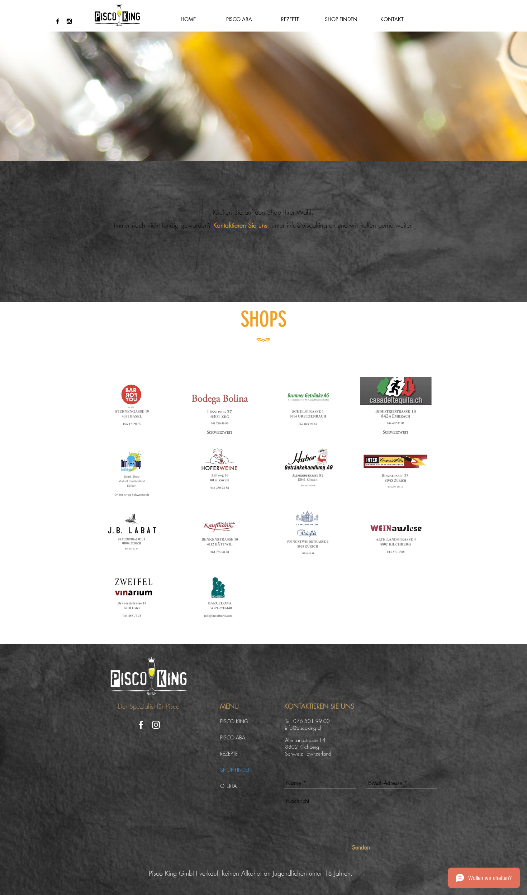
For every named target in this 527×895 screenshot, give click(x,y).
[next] (424, 506)
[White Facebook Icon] (141, 724)
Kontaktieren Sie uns (240, 225)
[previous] (104, 506)
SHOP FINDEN (236, 769)
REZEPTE (229, 753)
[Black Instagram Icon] (69, 21)
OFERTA (228, 785)
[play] (422, 621)
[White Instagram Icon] (156, 724)
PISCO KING (234, 721)
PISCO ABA (232, 737)
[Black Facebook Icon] (57, 21)
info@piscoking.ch (311, 225)
